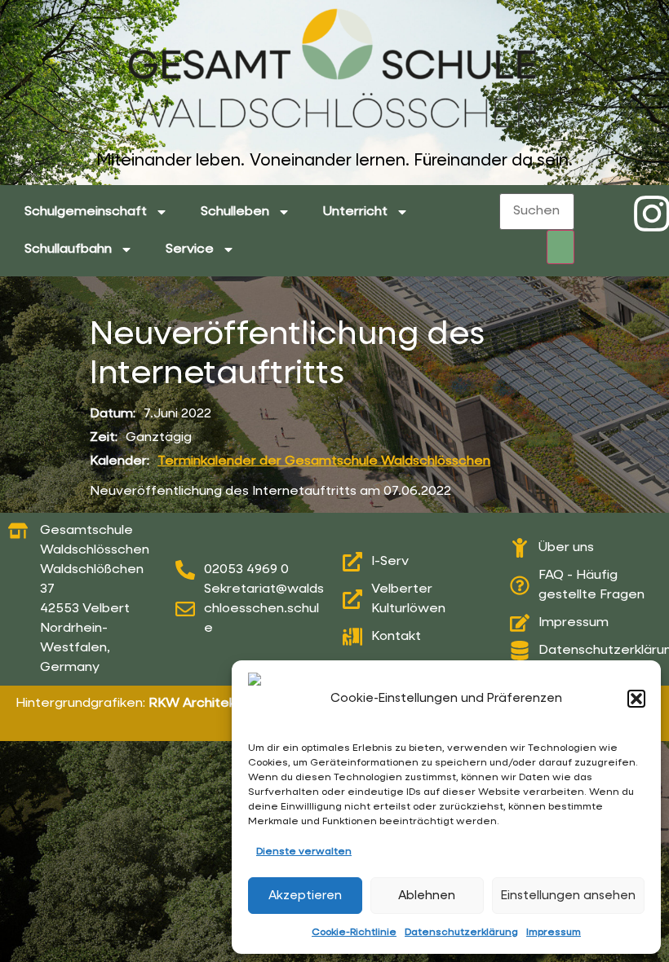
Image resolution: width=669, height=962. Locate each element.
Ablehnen (426, 895)
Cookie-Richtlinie (354, 933)
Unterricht (355, 211)
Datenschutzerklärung (461, 933)
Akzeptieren (305, 895)
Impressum (553, 933)
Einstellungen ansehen (568, 895)
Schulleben (235, 211)
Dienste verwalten (304, 852)
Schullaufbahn (68, 249)
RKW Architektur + (206, 703)
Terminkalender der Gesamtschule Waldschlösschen (323, 461)
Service (190, 249)
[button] (636, 699)
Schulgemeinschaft (85, 211)
